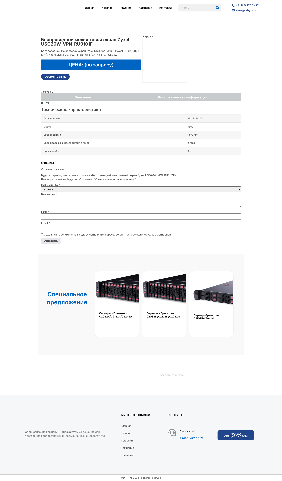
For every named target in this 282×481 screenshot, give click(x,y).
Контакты (165, 7)
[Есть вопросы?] (172, 432)
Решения (125, 7)
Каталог (107, 7)
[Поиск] (217, 7)
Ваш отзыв (49, 194)
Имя (45, 211)
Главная (89, 7)
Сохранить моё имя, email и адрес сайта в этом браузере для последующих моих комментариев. (108, 234)
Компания (145, 7)
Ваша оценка (50, 184)
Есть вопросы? (187, 431)
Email (45, 223)
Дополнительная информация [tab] (182, 97)
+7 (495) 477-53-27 (190, 438)
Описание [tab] (82, 97)
